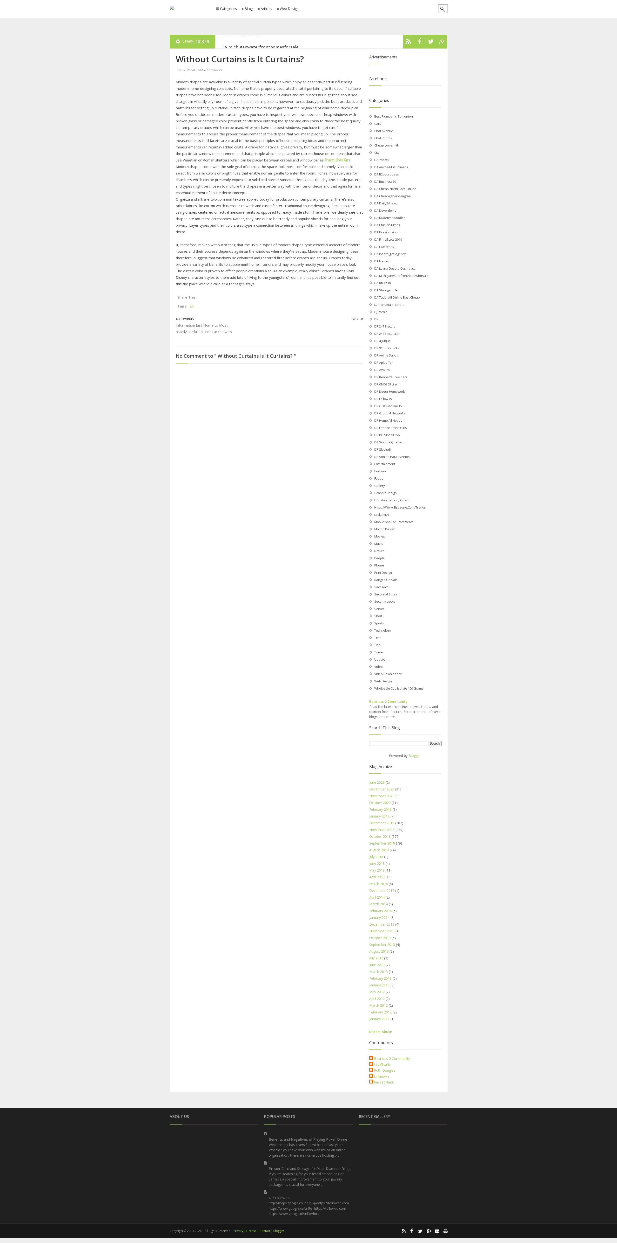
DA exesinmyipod (387, 232)
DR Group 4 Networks (390, 413)
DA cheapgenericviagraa (392, 196)
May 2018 (377, 870)
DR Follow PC (383, 399)
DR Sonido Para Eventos (392, 456)
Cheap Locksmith (386, 145)
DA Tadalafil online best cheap (397, 297)
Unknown (381, 1076)
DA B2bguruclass (386, 174)
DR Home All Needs (388, 420)
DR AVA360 (382, 370)
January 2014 (379, 917)
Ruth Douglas (384, 1070)
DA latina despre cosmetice (395, 268)
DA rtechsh (382, 283)
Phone (379, 565)
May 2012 (377, 992)
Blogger (415, 755)
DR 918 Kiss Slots (386, 348)
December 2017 (381, 890)
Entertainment (384, 464)
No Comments (212, 70)
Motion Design (384, 529)
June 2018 (377, 863)
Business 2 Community (388, 701)
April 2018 (377, 877)
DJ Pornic (380, 312)
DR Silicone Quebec (388, 442)
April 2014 (377, 897)
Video (378, 666)
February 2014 (380, 910)
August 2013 (379, 951)
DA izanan (381, 261)
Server (379, 609)
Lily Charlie (382, 1064)
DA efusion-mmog (387, 225)
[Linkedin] (437, 1230)
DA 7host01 (382, 160)
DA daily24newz (386, 203)
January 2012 (379, 1019)
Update (379, 659)
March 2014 (378, 904)
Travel (378, 652)
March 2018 (378, 883)
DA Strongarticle (386, 290)
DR (376, 319)
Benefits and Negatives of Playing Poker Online (308, 1139)
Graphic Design (385, 493)
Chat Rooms (383, 138)
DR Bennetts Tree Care (391, 377)
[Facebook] (419, 43)
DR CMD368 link (385, 384)
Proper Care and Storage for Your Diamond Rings (310, 1168)
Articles (266, 8)
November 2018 (382, 829)
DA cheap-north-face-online (395, 189)
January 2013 (379, 985)
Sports (379, 623)
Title (377, 645)
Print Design (383, 572)
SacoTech (381, 587)
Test (377, 637)
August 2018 (379, 850)
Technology (382, 630)
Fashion (380, 471)
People (379, 558)
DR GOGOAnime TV (388, 406)
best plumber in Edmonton (393, 116)
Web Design (289, 8)
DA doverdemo (385, 210)
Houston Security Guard (391, 500)
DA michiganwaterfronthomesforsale (260, 41)
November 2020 (382, 796)
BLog (249, 8)
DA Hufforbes (384, 246)
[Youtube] (445, 1230)
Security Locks (384, 601)
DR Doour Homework (389, 391)
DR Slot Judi (382, 449)
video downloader (388, 674)
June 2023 (377, 782)
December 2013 (381, 924)
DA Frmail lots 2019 (388, 239)
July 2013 (376, 958)
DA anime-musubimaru (391, 167)
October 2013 (380, 938)
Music (378, 543)
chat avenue (383, 131)
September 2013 (382, 944)
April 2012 (377, 998)
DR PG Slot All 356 (387, 435)
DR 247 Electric (384, 326)
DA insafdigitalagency (390, 254)
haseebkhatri (384, 1082)
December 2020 (381, 789)
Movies (379, 536)
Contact (265, 1231)
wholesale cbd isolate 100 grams (398, 688)
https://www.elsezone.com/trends (400, 507)
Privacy (238, 1231)
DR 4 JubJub (382, 341)
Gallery (379, 485)
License (251, 1231)
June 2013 (377, 965)
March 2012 (378, 1005)
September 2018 (382, 843)
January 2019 (379, 816)
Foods (378, 478)
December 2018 (381, 823)
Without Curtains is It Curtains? (240, 59)
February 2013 (380, 978)
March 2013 (378, 971)
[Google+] (428, 1230)
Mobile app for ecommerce (394, 522)
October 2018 (380, 836)
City (377, 152)
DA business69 (385, 181)
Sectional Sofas (385, 594)
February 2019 (380, 809)
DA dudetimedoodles (389, 218)
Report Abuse (380, 1031)
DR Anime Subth (386, 355)
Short (378, 616)
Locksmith (381, 514)
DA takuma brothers (389, 304)
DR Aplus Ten (384, 362)
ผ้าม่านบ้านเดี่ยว (337, 160)
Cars (377, 123)
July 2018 (376, 856)
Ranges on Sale (386, 580)
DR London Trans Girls (390, 428)
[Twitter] (430, 43)
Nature (379, 551)
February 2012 (380, 1012)
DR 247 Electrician (387, 333)
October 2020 (380, 802)
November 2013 (382, 931)
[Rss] (408, 43)
